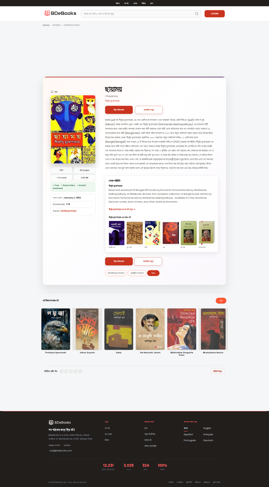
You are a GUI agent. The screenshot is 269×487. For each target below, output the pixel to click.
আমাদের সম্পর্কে (54, 445)
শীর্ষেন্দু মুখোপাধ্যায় (112, 101)
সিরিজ (143, 3)
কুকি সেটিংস (216, 482)
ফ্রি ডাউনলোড (119, 109)
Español (188, 434)
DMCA (207, 482)
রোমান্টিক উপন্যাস (137, 273)
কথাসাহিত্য (56, 25)
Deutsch (208, 440)
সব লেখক (108, 434)
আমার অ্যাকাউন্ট (150, 446)
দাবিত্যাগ (198, 482)
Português (190, 440)
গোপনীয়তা (179, 482)
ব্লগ (151, 3)
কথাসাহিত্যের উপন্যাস (71, 25)
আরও (153, 273)
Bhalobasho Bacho (213, 352)
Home (46, 25)
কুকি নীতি (189, 482)
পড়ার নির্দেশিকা (149, 434)
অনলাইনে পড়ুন (149, 109)
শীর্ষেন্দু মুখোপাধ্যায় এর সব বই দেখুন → (122, 209)
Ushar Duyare (87, 352)
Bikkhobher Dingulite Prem (181, 354)
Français (208, 434)
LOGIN (214, 13)
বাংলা (186, 428)
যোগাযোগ (67, 445)
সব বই (126, 3)
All (221, 300)
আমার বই (147, 440)
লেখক (135, 3)
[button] (54, 91)
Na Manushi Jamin (150, 352)
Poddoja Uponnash (55, 352)
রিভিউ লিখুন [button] (217, 371)
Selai (118, 352)
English (207, 428)
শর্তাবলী (170, 482)
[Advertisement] (134, 52)
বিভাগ (118, 3)
